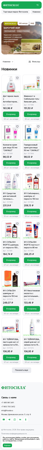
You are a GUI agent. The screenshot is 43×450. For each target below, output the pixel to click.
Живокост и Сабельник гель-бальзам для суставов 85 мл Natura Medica (32, 99)
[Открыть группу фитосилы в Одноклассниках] (25, 419)
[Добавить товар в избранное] (17, 78)
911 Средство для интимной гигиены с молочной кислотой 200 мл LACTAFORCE (11, 196)
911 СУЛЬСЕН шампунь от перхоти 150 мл (10, 293)
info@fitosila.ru (7, 411)
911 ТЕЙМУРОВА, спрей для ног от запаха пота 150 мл (32, 342)
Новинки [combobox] (6, 61)
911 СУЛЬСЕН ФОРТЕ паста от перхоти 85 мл (32, 245)
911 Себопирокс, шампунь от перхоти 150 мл (31, 196)
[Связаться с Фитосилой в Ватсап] (14, 419)
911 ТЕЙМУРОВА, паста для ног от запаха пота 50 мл (11, 342)
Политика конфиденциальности (14, 434)
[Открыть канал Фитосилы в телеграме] (9, 419)
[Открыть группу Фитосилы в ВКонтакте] (20, 419)
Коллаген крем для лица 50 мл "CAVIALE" (10, 148)
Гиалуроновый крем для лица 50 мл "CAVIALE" (31, 148)
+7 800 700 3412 (8, 407)
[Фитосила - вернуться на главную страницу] (11, 5)
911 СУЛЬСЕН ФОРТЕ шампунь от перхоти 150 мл (11, 245)
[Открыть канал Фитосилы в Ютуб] (3, 419)
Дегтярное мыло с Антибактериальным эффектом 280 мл (11, 99)
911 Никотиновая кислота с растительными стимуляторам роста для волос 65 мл (32, 293)
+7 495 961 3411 (7, 403)
